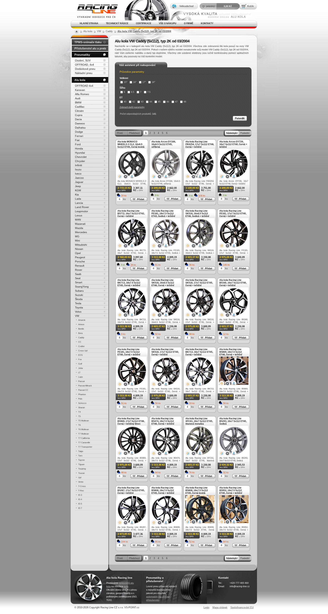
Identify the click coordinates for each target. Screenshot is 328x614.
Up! (79, 477)
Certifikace (143, 23)
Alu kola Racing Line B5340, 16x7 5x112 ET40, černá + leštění (233, 283)
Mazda (79, 228)
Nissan (79, 248)
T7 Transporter (85, 447)
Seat (77, 278)
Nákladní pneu (83, 73)
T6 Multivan (83, 429)
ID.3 (80, 495)
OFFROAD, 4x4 (84, 64)
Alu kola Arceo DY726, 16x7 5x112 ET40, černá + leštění (233, 144)
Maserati (80, 223)
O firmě (188, 23)
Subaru (79, 290)
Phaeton (82, 394)
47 (176, 101)
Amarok (81, 320)
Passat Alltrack (85, 385)
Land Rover (82, 207)
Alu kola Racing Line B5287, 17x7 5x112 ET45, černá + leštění (131, 490)
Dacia (78, 119)
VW (77, 315)
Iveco (78, 173)
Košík (250, 6)
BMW (78, 102)
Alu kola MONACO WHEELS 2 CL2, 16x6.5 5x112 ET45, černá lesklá (130, 144)
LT (79, 372)
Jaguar (79, 181)
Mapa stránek (219, 607)
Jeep (78, 186)
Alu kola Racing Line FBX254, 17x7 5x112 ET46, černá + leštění (199, 144)
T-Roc (81, 490)
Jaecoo (79, 177)
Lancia (79, 202)
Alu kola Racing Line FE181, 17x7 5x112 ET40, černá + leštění (232, 214)
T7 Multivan (83, 434)
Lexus (78, 215)
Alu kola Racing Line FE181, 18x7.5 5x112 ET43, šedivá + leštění (163, 214)
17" (144, 82)
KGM (78, 190)
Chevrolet (81, 156)
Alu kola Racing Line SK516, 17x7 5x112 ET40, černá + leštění (165, 352)
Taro (80, 455)
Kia (77, 194)
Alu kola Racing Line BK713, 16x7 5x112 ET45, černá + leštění (199, 352)
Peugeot (80, 257)
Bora (80, 333)
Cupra (78, 115)
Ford (78, 144)
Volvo (78, 311)
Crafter (81, 346)
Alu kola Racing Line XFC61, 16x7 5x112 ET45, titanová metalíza (199, 421)
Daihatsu (80, 127)
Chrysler (80, 161)
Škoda (79, 299)
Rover (78, 269)
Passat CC (83, 390)
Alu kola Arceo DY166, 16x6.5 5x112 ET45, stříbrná (163, 144)
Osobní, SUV (83, 60)
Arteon (81, 324)
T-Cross (82, 486)
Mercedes (81, 232)
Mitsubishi (81, 244)
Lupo (80, 377)
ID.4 (80, 499)
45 (159, 101)
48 (185, 101)
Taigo (80, 451)
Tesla (78, 303)
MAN (78, 219)
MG (77, 236)
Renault (79, 265)
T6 (79, 425)
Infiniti (78, 165)
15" (125, 82)
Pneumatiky (82, 54)
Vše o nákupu (167, 23)
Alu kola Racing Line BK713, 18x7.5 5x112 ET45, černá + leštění (128, 283)
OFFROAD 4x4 (84, 85)
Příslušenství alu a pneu (90, 48)
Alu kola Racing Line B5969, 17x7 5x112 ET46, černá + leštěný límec (131, 421)
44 (150, 101)
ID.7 (80, 508)
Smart (78, 282)
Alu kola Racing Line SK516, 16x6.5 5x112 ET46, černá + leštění (162, 283)
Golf (80, 364)
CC (79, 342)
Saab (78, 274)
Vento (80, 482)
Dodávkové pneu (85, 68)
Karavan (80, 89)
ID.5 (80, 504)
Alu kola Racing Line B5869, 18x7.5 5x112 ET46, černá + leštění (230, 352)
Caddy (81, 337)
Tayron (81, 460)
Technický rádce (117, 23)
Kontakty (207, 23)
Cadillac (79, 106)
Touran (81, 473)
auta (126, 586)
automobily (151, 596)
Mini (77, 240)
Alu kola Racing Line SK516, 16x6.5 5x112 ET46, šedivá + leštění (197, 214)
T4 (79, 412)
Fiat (77, 140)
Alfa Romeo (82, 94)
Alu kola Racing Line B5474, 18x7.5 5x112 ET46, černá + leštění (162, 421)
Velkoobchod (186, 6)
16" (134, 82)
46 (167, 101)
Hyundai (80, 152)
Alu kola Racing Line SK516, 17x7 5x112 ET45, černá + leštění (199, 283)
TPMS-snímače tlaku (88, 42)
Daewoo (80, 123)
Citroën (79, 110)
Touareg (82, 469)
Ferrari (79, 135)
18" (153, 82)
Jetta (80, 368)
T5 (79, 416)
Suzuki (79, 294)
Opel (78, 253)
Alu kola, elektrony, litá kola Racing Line (94, 5)
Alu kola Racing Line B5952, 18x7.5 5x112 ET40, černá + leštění (230, 490)
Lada (78, 198)
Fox (80, 359)
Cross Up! (83, 350)
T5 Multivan (83, 420)
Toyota (79, 307)
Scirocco (82, 403)
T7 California (84, 438)
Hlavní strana (89, 23)
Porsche (80, 261)
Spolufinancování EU (242, 607)
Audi (77, 98)
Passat (81, 381)
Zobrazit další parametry (132, 107)
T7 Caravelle (84, 442)
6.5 (132, 92)
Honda (79, 148)
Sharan (81, 407)
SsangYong (82, 286)
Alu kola (79, 80)
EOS (80, 355)
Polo (80, 399)
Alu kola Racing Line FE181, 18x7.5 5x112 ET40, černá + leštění (128, 352)
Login (206, 607)
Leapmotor (81, 211)
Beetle (81, 329)
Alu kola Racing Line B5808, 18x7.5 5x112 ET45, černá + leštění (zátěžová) (162, 491)
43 (142, 101)
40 (125, 101)
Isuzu (78, 169)
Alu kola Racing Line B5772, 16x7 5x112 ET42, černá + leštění (131, 214)
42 (133, 101)
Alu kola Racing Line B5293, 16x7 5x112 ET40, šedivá (233, 421)
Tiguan (81, 464)
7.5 (149, 92)
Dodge (79, 131)
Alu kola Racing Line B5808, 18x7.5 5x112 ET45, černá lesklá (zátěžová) (196, 491)
